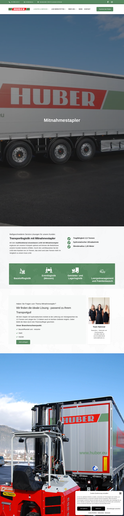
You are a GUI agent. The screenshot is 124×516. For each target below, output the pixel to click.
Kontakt (87, 9)
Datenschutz (101, 512)
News (80, 9)
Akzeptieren (83, 508)
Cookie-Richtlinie (92, 512)
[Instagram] (112, 2)
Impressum (107, 512)
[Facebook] (108, 2)
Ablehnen (98, 508)
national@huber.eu (99, 338)
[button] (120, 493)
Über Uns (71, 9)
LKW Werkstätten (57, 9)
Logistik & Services (40, 9)
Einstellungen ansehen (113, 508)
